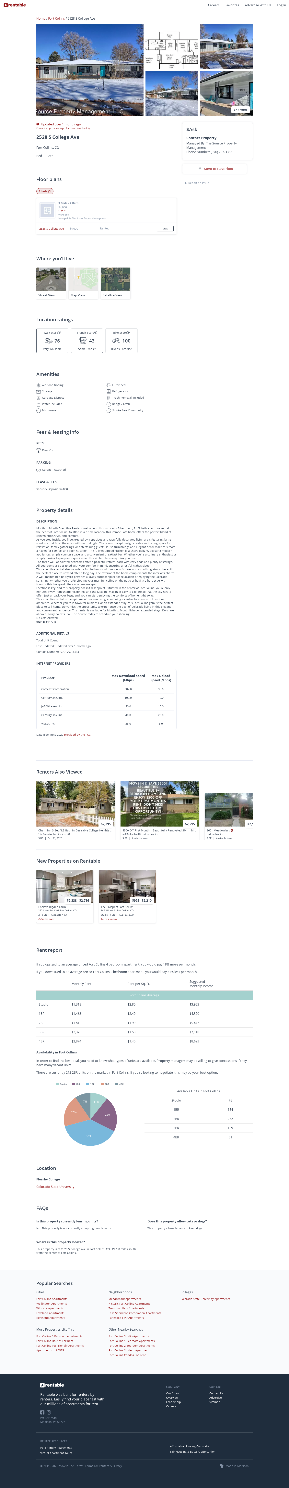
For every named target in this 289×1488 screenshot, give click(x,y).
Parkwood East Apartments (126, 1318)
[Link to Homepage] (15, 5)
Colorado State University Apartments (205, 1299)
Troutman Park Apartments (126, 1308)
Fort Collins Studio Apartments (129, 1336)
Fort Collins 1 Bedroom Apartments (132, 1341)
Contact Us (216, 1393)
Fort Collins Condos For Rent (127, 1355)
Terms (79, 1466)
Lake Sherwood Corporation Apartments (135, 1313)
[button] (90, 70)
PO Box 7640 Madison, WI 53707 (52, 1420)
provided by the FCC (77, 734)
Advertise (215, 1397)
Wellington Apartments (51, 1303)
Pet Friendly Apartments (56, 1448)
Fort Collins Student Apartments (130, 1350)
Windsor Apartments (50, 1308)
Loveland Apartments (50, 1313)
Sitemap (214, 1402)
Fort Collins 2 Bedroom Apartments (132, 1345)
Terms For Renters (97, 1466)
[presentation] (246, 810)
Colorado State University (55, 1187)
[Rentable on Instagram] (49, 1414)
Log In (281, 5)
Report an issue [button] (198, 183)
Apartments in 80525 (50, 1350)
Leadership (173, 1402)
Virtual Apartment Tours (56, 1453)
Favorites (232, 5)
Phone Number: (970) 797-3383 (209, 152)
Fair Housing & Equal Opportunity (192, 1451)
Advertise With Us (258, 5)
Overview (172, 1397)
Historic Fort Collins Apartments (129, 1303)
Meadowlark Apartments (125, 1299)
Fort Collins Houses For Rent (54, 1341)
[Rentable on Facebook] (43, 1414)
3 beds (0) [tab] (45, 191)
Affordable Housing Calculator (190, 1446)
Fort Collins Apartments (51, 1299)
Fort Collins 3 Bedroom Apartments (59, 1336)
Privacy (117, 1466)
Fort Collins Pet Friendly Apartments (60, 1345)
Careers (214, 5)
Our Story (172, 1393)
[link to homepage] (101, 1385)
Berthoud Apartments (50, 1318)
